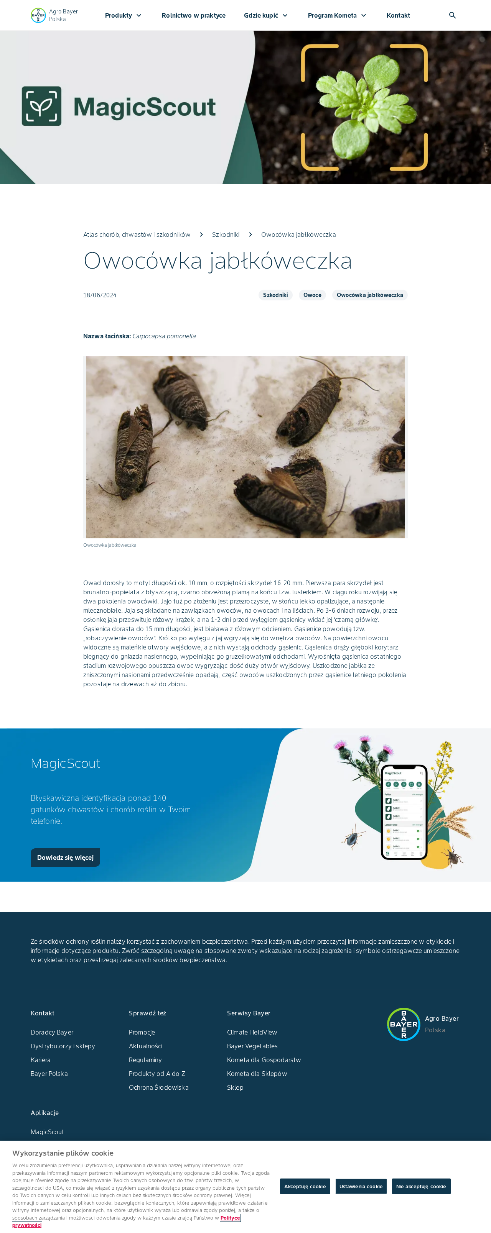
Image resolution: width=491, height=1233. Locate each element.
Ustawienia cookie (361, 1186)
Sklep (235, 1087)
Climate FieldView (252, 1032)
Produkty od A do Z (157, 1073)
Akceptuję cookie (305, 1186)
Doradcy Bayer (52, 1032)
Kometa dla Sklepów (257, 1073)
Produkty (124, 15)
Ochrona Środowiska (159, 1087)
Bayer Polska (49, 1073)
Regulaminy (145, 1060)
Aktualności (146, 1046)
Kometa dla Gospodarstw (264, 1060)
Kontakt (398, 15)
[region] (245, 1187)
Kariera (41, 1060)
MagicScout (47, 1132)
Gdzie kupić (267, 15)
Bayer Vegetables (252, 1046)
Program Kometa (338, 15)
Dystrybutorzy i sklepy (63, 1046)
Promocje (142, 1032)
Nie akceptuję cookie (421, 1186)
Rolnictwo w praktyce (194, 15)
